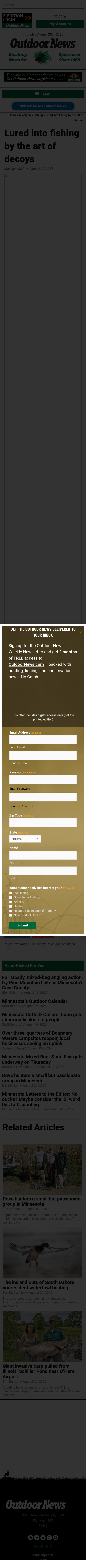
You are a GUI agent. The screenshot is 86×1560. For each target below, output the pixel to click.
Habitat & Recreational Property (35, 911)
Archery (19, 902)
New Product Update (27, 915)
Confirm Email (18, 763)
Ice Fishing (21, 893)
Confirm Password (21, 806)
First (12, 863)
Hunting (19, 906)
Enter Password (19, 789)
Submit (22, 925)
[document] (43, 780)
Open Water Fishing (27, 897)
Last (12, 878)
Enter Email (17, 747)
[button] (80, 632)
